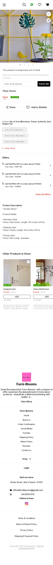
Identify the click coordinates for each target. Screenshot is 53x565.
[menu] (4, 4)
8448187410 (28, 494)
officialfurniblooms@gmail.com (28, 490)
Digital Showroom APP (31, 547)
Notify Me (44, 83)
